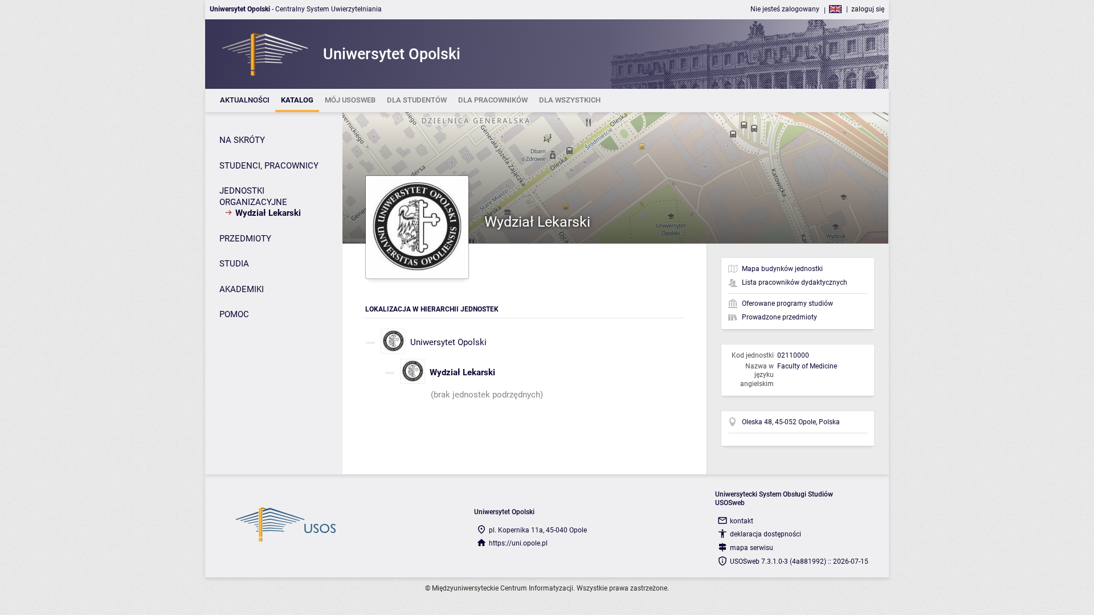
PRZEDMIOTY (245, 238)
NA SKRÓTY (242, 140)
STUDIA (234, 264)
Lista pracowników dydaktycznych (794, 282)
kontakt (741, 521)
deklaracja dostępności (765, 534)
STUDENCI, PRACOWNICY (269, 166)
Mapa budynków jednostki (782, 269)
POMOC (234, 314)
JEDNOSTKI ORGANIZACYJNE (253, 196)
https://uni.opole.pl (518, 543)
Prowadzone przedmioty (779, 317)
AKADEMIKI (241, 289)
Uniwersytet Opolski (448, 342)
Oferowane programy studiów (787, 304)
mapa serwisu (751, 548)
